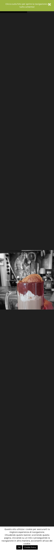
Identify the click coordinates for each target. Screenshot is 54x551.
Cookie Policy (30, 547)
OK (19, 547)
